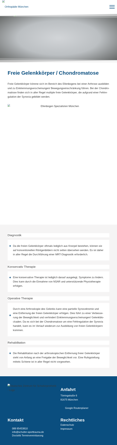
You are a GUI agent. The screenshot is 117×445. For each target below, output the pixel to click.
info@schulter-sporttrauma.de (28, 432)
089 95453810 (20, 428)
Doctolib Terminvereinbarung (27, 435)
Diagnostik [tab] (14, 235)
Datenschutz (67, 425)
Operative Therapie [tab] (20, 298)
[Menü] (110, 7)
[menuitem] (110, 7)
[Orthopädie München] (15, 7)
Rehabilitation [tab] (16, 342)
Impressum (66, 429)
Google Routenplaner (76, 408)
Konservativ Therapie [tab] (22, 266)
